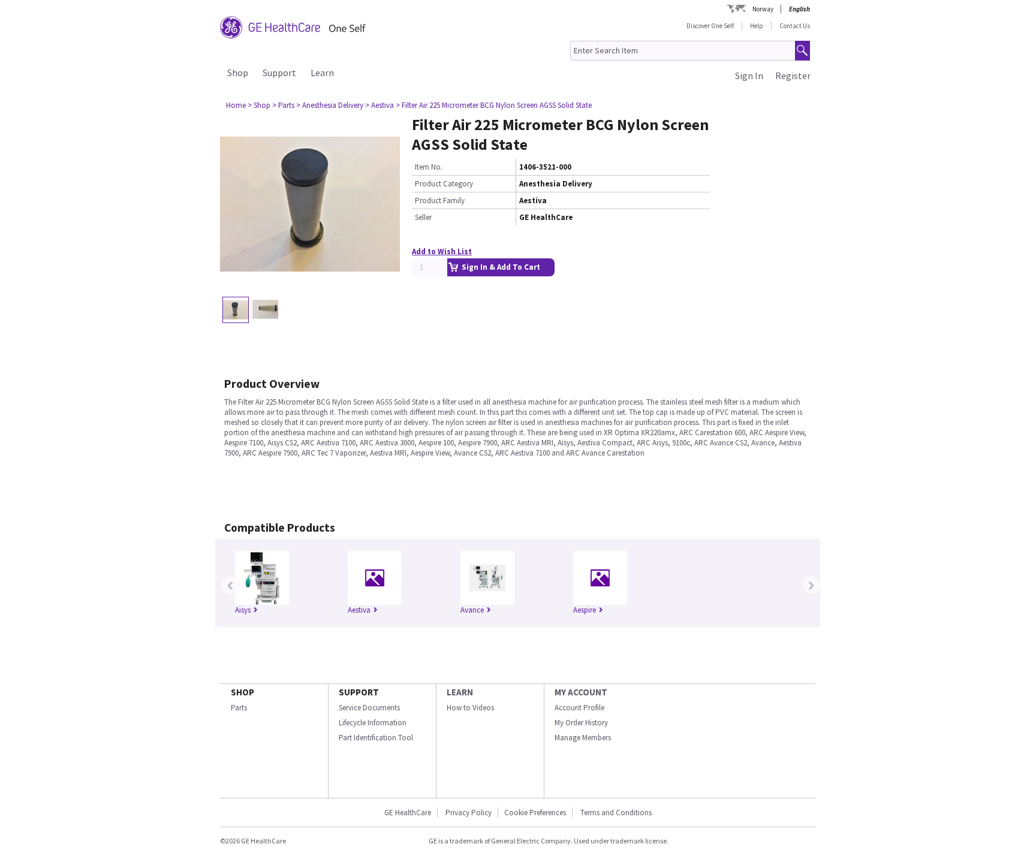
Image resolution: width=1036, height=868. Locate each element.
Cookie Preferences (535, 812)
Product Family (440, 200)
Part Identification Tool (376, 738)
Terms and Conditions (616, 812)
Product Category (444, 184)
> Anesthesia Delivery (329, 105)
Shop (237, 73)
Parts (239, 708)
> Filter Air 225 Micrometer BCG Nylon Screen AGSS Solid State (494, 105)
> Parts (283, 105)
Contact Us (794, 26)
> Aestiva (379, 105)
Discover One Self (710, 26)
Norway (762, 9)
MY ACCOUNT (581, 692)
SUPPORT (359, 692)
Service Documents (369, 708)
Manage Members (583, 738)
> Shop (259, 105)
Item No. (428, 167)
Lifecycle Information (372, 723)
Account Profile (579, 708)
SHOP (242, 692)
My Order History (581, 723)
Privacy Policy (468, 812)
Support (279, 73)
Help (756, 26)
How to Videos (470, 708)
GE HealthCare (407, 812)
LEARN (460, 692)
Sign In (749, 76)
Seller (423, 217)
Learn (322, 73)
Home (236, 105)
